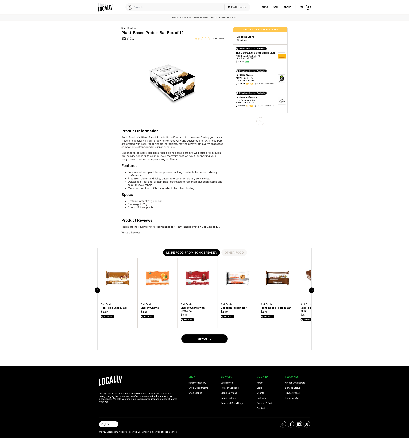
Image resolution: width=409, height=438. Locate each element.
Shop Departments (198, 387)
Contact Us (262, 408)
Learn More (227, 382)
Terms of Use (292, 398)
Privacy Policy (292, 392)
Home (175, 17)
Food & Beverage (220, 17)
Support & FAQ (264, 403)
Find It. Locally (238, 7)
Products (185, 17)
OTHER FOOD (234, 252)
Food (234, 17)
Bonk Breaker (201, 17)
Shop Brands (195, 392)
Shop (265, 7)
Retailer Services (230, 387)
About (288, 7)
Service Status (292, 387)
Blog (259, 387)
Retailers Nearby (197, 382)
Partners (261, 398)
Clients (260, 392)
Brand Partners (228, 398)
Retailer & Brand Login (232, 403)
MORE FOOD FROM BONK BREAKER (191, 252)
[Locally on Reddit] (283, 424)
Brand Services (229, 392)
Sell (276, 7)
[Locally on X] (307, 424)
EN (301, 7)
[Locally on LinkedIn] (299, 424)
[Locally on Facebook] (291, 424)
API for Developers (295, 382)
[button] (261, 56)
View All (202, 338)
